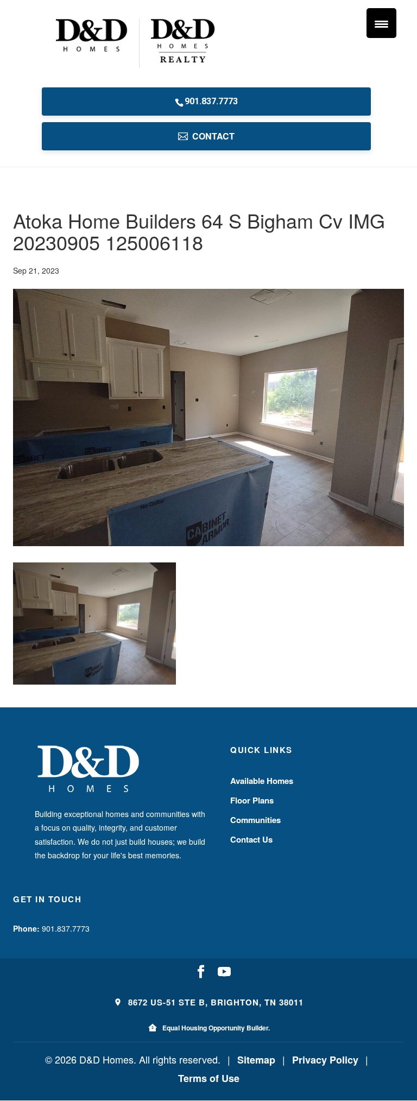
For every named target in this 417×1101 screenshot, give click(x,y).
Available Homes (261, 781)
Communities (255, 820)
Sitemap (256, 1060)
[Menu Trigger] (381, 23)
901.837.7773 (211, 101)
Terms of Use (208, 1078)
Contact (213, 136)
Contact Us (251, 839)
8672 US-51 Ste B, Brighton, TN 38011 (214, 1002)
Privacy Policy (325, 1060)
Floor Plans (252, 800)
